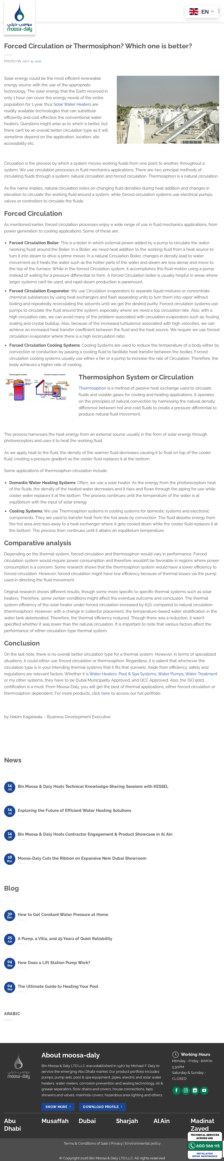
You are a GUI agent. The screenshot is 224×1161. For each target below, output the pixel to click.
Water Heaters (103, 673)
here (106, 693)
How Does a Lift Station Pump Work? (54, 962)
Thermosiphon (92, 388)
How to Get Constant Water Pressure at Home (63, 914)
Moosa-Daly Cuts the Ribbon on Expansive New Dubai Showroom (82, 858)
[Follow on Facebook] (176, 1090)
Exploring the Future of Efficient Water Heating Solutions (74, 810)
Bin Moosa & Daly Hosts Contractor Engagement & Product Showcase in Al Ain (95, 834)
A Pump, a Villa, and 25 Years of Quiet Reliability (65, 938)
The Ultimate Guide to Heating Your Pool (58, 986)
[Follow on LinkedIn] (195, 1090)
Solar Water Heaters (72, 104)
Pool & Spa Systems (137, 673)
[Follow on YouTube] (204, 1090)
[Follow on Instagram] (186, 1090)
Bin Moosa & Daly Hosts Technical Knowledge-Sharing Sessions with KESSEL (93, 786)
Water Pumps (171, 673)
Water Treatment (201, 673)
